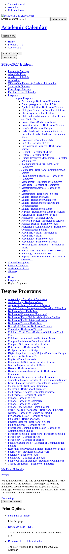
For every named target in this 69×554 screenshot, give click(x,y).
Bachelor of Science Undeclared (25, 323)
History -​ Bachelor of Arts (35, 155)
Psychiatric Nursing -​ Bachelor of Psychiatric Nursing (39, 234)
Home (11, 41)
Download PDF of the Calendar (25, 541)
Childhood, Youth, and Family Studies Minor (32, 338)
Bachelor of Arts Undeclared (23, 311)
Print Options (9, 57)
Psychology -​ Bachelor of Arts (37, 238)
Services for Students (19, 86)
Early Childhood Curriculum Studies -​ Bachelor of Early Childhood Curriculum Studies (43, 134)
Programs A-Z (15, 44)
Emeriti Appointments (19, 89)
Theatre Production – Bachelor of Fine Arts (31, 463)
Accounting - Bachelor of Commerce (27, 299)
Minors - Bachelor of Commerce (25, 400)
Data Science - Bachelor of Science (26, 347)
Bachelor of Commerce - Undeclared (27, 314)
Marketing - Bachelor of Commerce (27, 389)
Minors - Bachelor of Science (23, 403)
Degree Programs (24, 98)
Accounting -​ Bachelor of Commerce (41, 101)
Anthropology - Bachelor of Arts (25, 302)
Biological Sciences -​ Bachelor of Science (43, 110)
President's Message (18, 71)
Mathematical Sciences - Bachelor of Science (32, 392)
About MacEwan (17, 74)
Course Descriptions (18, 262)
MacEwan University (12, 469)
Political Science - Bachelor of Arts (26, 424)
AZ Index (13, 7)
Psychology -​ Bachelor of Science (39, 241)
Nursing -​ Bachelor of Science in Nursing (43, 211)
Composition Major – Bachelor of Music (29, 341)
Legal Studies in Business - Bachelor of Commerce (35, 383)
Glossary (12, 271)
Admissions (14, 80)
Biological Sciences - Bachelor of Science (30, 326)
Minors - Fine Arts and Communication (29, 406)
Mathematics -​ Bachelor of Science (39, 193)
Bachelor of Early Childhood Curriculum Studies (34, 317)
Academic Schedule (18, 77)
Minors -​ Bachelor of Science (36, 208)
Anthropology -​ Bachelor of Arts (38, 104)
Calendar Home (16, 10)
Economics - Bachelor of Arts (23, 356)
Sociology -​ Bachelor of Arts (36, 253)
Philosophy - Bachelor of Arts (24, 418)
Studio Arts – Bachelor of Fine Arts (26, 457)
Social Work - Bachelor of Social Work (28, 451)
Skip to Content (16, 4)
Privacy (5, 475)
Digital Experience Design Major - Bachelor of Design (37, 353)
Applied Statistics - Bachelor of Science (29, 305)
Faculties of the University (22, 92)
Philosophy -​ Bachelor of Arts (37, 217)
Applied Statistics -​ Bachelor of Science (42, 107)
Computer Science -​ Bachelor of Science (42, 125)
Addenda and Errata (18, 268)
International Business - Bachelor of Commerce (33, 377)
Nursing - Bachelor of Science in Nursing (30, 412)
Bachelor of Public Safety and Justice (27, 320)
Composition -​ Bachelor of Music (39, 122)
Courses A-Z (15, 47)
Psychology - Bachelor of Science (26, 439)
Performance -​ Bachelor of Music (39, 214)
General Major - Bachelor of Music (26, 365)
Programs (13, 95)
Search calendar (9, 18)
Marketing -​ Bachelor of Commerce (40, 184)
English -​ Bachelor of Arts (35, 143)
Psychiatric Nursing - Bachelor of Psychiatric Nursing (36, 433)
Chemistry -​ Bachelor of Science (38, 113)
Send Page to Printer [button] (19, 515)
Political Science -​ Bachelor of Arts (39, 223)
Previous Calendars (18, 265)
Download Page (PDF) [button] (20, 526)
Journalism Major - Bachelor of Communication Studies (37, 380)
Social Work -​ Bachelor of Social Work (42, 250)
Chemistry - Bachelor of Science (25, 329)
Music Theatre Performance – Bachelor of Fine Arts (35, 409)
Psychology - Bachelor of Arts (24, 436)
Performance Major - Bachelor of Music (29, 415)
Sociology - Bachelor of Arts (23, 454)
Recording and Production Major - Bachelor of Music (36, 448)
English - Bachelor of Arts (22, 359)
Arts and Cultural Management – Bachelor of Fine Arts (37, 308)
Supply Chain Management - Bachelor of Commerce (36, 460)
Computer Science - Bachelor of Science (29, 344)
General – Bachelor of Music (36, 152)
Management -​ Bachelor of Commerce (41, 181)
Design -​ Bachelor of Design (36, 128)
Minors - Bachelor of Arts (21, 397)
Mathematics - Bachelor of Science (26, 395)
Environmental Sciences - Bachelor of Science (32, 362)
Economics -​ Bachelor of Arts (37, 140)
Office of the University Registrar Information (32, 83)
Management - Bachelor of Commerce (28, 386)
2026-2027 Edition (16, 64)
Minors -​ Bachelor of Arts (35, 196)
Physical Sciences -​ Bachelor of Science (42, 220)
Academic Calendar (24, 27)
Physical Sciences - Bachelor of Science (29, 421)
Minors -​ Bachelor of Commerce (38, 199)
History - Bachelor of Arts (22, 368)
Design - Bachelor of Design (23, 350)
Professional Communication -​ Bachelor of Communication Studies (43, 228)
